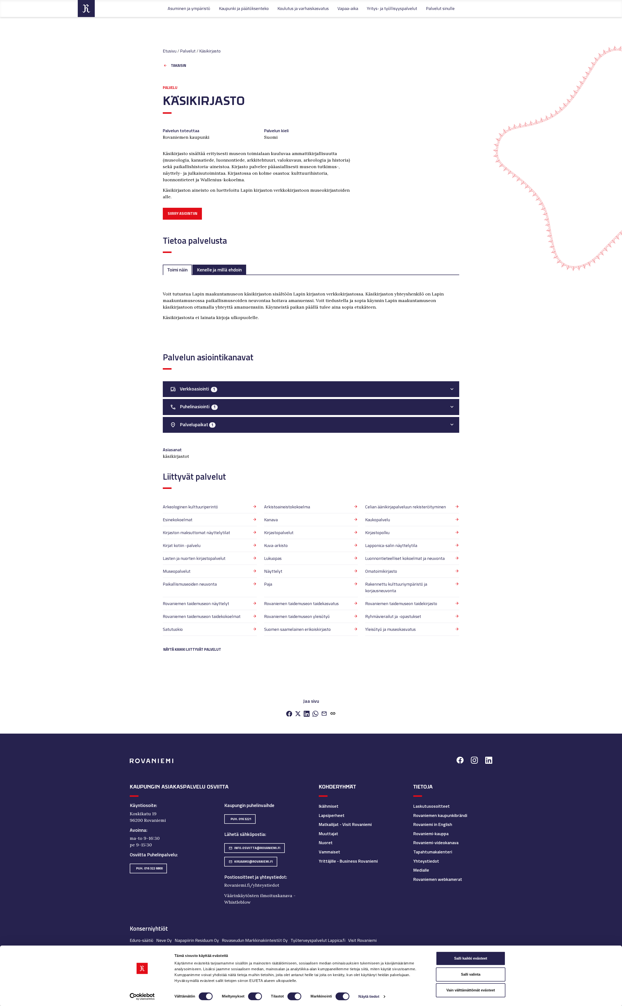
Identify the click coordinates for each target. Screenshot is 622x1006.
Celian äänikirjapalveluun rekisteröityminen (405, 506)
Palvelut (188, 51)
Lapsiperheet (332, 815)
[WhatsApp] (315, 714)
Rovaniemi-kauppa (431, 833)
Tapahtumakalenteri (432, 852)
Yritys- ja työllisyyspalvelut (392, 8)
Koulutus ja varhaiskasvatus (303, 8)
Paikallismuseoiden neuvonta (190, 584)
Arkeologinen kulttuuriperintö (190, 506)
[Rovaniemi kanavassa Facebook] (460, 761)
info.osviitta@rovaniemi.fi (254, 847)
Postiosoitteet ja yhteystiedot (255, 877)
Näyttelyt (273, 571)
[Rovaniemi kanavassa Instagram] (474, 761)
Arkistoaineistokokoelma (287, 506)
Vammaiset (329, 852)
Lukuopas (273, 558)
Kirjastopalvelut (279, 532)
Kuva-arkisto (276, 545)
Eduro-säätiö (141, 940)
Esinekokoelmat (177, 519)
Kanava (271, 519)
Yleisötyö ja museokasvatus (390, 629)
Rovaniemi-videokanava (435, 842)
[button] (333, 714)
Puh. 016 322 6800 (149, 868)
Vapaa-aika (347, 8)
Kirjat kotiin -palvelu (181, 545)
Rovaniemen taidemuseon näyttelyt (196, 603)
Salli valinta (470, 974)
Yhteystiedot (426, 861)
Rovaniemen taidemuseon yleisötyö (297, 616)
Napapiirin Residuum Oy (197, 940)
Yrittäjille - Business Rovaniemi (348, 861)
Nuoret (326, 842)
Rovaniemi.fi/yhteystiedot (251, 885)
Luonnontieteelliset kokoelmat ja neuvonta (405, 558)
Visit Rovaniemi (362, 940)
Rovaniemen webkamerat (437, 879)
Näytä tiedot (368, 996)
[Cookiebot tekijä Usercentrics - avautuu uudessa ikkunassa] (142, 996)
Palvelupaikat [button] (191, 424)
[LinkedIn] (307, 714)
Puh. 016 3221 (241, 818)
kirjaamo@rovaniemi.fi (251, 861)
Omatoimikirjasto (381, 571)
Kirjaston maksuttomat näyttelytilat (196, 532)
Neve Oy (164, 940)
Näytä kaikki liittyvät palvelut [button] (192, 649)
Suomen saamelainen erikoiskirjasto (297, 629)
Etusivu (169, 51)
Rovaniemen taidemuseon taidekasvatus (301, 603)
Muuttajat (328, 833)
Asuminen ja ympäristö (189, 8)
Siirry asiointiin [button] (182, 213)
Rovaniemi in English (432, 824)
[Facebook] (289, 714)
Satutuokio (173, 629)
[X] (298, 714)
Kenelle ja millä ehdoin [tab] (219, 269)
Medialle (421, 870)
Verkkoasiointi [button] (192, 389)
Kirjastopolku (377, 532)
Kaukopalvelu (377, 519)
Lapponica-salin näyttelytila (391, 545)
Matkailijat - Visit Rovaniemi (345, 824)
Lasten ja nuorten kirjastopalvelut (194, 558)
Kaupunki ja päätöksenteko (244, 8)
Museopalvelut (176, 571)
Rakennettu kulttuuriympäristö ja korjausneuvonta (396, 587)
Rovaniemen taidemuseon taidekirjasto (401, 603)
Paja (268, 584)
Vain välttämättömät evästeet (470, 990)
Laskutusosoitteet (431, 806)
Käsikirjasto (210, 51)
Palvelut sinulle (440, 8)
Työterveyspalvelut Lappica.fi (318, 940)
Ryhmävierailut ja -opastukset (393, 616)
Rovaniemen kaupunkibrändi (440, 815)
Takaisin (178, 65)
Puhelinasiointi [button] (193, 406)
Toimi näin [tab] (177, 269)
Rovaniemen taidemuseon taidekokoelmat (202, 616)
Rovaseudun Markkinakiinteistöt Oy (255, 940)
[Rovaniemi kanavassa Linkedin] (488, 761)
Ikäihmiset (328, 806)
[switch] (255, 996)
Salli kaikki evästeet (470, 958)
